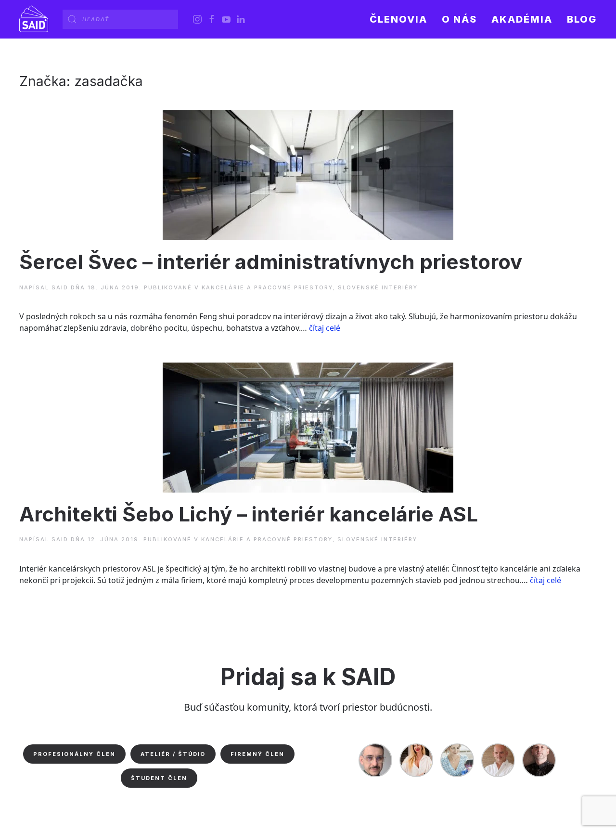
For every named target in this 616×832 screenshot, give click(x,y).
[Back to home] (33, 19)
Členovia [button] (398, 19)
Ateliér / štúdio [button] (173, 754)
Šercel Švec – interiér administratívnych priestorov (270, 261)
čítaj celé (324, 328)
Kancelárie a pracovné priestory (267, 287)
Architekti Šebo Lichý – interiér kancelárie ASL (248, 514)
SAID (59, 287)
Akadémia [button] (521, 19)
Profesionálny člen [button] (74, 754)
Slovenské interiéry (378, 287)
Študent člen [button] (159, 778)
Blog (582, 19)
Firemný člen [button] (257, 754)
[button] (459, 19)
